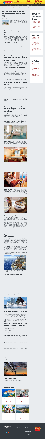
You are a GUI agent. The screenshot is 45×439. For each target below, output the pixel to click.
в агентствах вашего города (20, 27)
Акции (26, 430)
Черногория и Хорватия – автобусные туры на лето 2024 (8, 401)
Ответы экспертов (30, 5)
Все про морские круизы (8, 383)
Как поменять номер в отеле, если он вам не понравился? (36, 78)
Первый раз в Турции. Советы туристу (22, 400)
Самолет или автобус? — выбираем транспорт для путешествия (36, 64)
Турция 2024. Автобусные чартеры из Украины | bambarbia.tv (36, 45)
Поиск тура (9, 5)
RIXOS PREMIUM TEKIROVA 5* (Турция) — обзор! (22, 417)
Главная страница (5, 7)
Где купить (14, 5)
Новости (18, 5)
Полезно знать (27, 434)
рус (34, 5)
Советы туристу (16, 7)
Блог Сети (23, 5)
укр (37, 5)
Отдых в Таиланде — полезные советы (8, 416)
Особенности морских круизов (9, 382)
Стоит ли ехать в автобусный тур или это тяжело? (36, 70)
